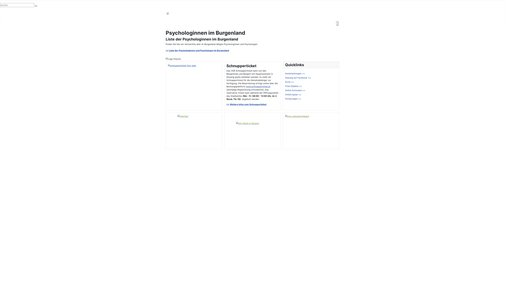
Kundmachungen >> (295, 73)
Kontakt (296, 23)
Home (261, 259)
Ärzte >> (289, 82)
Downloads (330, 264)
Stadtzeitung (264, 276)
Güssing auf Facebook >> (298, 77)
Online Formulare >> (295, 90)
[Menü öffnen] (337, 23)
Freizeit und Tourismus (216, 23)
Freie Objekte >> (293, 86)
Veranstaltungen (266, 272)
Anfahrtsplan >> (293, 94)
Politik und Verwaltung (269, 264)
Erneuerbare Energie (268, 23)
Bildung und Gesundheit (243, 23)
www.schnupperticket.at (258, 86)
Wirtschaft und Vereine (190, 23)
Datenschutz (331, 272)
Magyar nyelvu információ (33, 8)
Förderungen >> (293, 98)
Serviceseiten (331, 259)
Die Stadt (171, 23)
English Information (9, 8)
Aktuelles (262, 268)
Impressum (330, 268)
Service (285, 23)
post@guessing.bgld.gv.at (41, 1)
